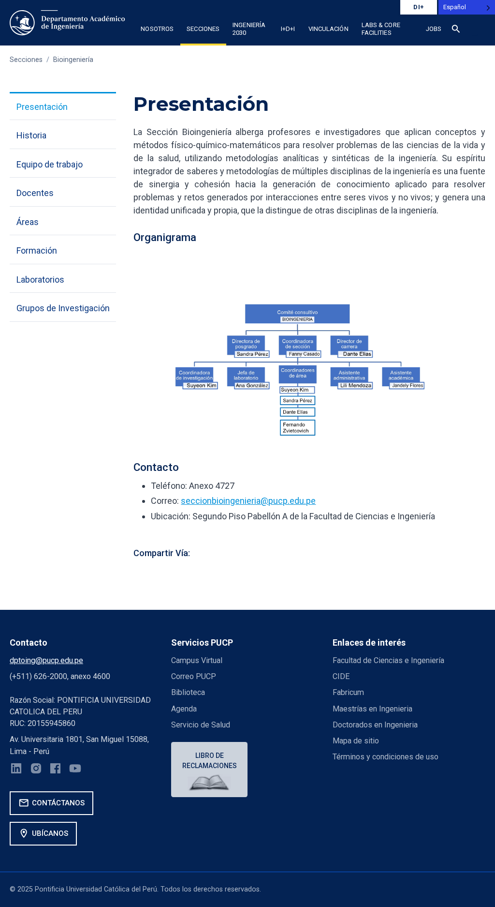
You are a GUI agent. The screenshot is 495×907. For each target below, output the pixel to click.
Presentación (42, 107)
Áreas (27, 222)
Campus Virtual (196, 660)
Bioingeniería (73, 60)
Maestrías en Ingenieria (372, 708)
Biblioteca (188, 692)
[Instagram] (36, 770)
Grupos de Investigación (63, 308)
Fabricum (348, 692)
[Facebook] (55, 770)
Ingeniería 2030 (249, 28)
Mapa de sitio (356, 740)
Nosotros (157, 28)
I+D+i (288, 28)
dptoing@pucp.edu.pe (46, 660)
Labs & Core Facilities (381, 28)
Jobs (433, 28)
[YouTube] (75, 770)
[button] (456, 30)
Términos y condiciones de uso (385, 756)
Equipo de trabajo (49, 164)
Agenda (184, 708)
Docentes (35, 193)
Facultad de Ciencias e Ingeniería (388, 660)
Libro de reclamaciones (209, 761)
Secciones (203, 28)
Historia (31, 135)
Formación (36, 250)
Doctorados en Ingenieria (375, 724)
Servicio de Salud (200, 724)
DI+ (418, 7)
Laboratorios (40, 279)
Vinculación (328, 28)
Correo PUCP (193, 676)
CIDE (341, 676)
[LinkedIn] (16, 770)
